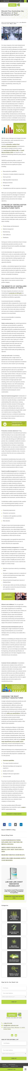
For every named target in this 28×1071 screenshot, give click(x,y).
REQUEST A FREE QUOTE (14, 814)
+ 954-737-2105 (6, 1)
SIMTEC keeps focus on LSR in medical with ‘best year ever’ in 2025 (12, 849)
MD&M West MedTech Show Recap (12, 854)
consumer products (11, 146)
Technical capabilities (8, 760)
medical (14, 144)
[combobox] (14, 996)
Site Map (4, 1064)
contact (23, 807)
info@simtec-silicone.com (10, 1025)
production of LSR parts (15, 293)
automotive (9, 144)
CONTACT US (11, 1069)
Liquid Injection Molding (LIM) (10, 150)
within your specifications (13, 713)
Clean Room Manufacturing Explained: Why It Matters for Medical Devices (11, 842)
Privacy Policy (5, 1066)
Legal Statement (12, 1064)
